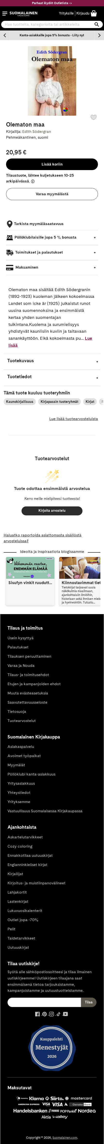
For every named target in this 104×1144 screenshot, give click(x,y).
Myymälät (16, 765)
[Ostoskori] (94, 13)
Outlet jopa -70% (22, 920)
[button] (4, 13)
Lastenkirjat (17, 901)
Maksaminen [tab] (26, 267)
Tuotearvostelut (21, 720)
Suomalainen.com (64, 1137)
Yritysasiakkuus (21, 783)
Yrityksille (66, 13)
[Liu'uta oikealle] (99, 35)
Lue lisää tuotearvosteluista (73, 418)
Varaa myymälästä (52, 194)
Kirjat (90, 402)
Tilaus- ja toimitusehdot (28, 674)
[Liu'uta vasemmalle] (5, 35)
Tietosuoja (16, 711)
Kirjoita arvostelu (52, 510)
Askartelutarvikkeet (25, 837)
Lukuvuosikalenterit (24, 910)
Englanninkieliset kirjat (27, 864)
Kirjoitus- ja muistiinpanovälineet (36, 883)
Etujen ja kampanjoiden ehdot (34, 684)
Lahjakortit (17, 892)
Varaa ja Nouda (21, 665)
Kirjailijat (15, 874)
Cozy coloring (19, 846)
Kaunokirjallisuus (19, 402)
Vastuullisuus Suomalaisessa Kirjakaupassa (44, 811)
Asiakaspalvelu (20, 746)
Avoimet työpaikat (24, 755)
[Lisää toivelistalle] (94, 117)
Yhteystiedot (18, 792)
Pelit (11, 929)
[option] (52, 35)
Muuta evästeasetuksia (27, 693)
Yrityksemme (18, 801)
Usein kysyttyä (20, 638)
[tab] (52, 362)
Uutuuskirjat (18, 947)
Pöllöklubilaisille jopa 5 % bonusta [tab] (45, 237)
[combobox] (52, 24)
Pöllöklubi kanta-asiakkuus (31, 774)
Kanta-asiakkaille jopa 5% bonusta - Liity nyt (52, 35)
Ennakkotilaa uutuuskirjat (30, 855)
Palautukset (18, 647)
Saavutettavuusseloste (27, 702)
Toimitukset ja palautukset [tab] (39, 252)
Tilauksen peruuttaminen (29, 656)
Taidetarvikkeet (21, 938)
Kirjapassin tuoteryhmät (59, 402)
